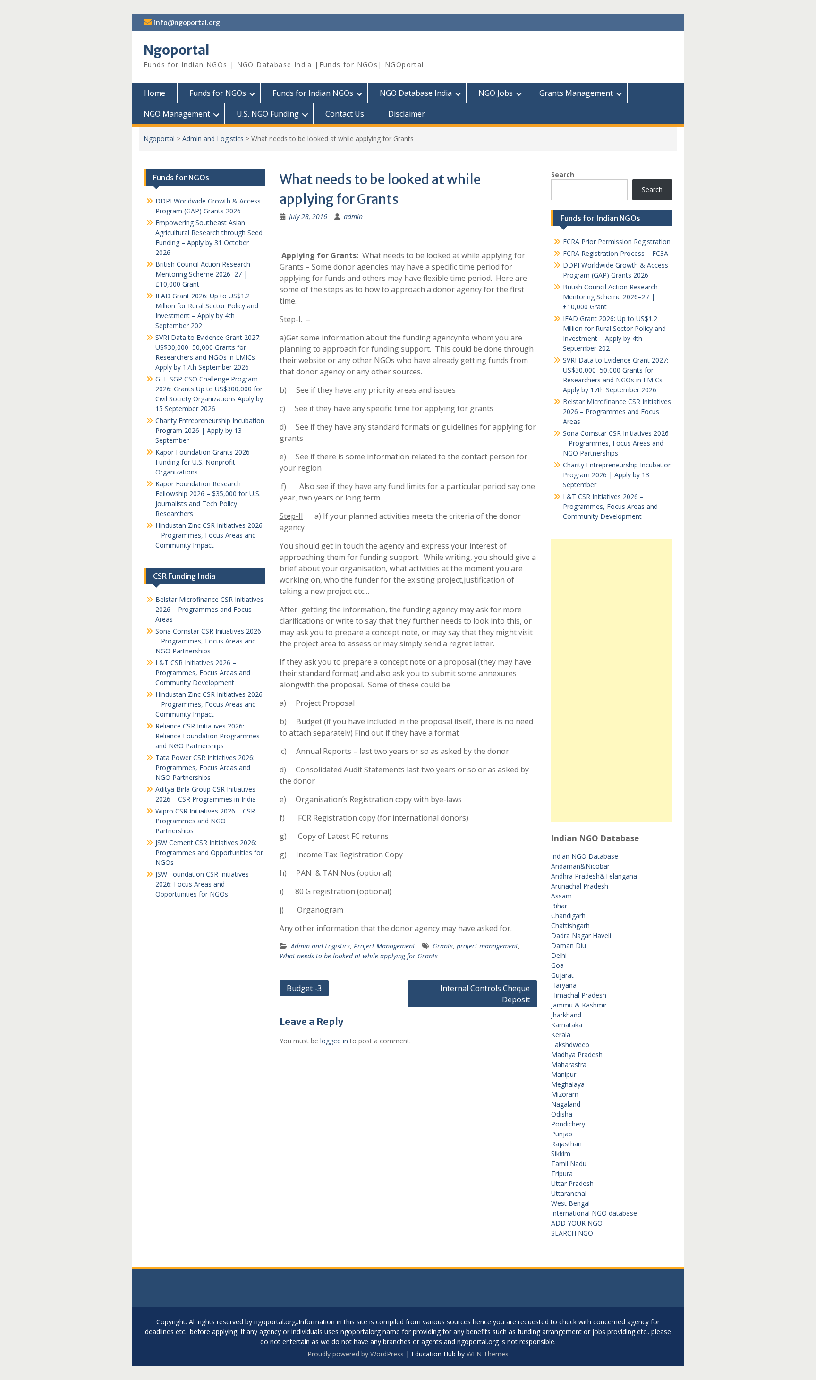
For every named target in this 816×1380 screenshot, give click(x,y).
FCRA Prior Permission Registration (617, 241)
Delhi (559, 955)
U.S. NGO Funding (268, 114)
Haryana (564, 985)
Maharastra (568, 1064)
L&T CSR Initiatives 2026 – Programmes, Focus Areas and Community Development (610, 506)
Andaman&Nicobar (580, 866)
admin (353, 216)
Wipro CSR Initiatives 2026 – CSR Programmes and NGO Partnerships (205, 820)
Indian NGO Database (584, 856)
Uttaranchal (568, 1193)
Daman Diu (568, 945)
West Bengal (570, 1203)
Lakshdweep (570, 1044)
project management (487, 945)
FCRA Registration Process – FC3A (615, 253)
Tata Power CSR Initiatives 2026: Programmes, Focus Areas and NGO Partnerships (205, 767)
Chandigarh (568, 915)
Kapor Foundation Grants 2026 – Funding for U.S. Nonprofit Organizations (205, 462)
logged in (334, 1040)
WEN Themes (488, 1353)
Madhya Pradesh (577, 1054)
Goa (557, 965)
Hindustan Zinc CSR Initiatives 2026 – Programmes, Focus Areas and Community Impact (209, 535)
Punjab (561, 1133)
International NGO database (594, 1213)
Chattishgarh (570, 925)
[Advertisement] (612, 680)
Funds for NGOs (217, 93)
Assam (561, 895)
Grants (443, 945)
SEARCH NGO (572, 1232)
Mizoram (564, 1094)
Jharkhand (566, 1014)
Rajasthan (566, 1143)
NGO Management (177, 114)
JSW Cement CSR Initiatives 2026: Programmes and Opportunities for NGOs (209, 852)
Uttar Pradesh (572, 1183)
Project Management (384, 945)
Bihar (559, 905)
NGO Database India (416, 93)
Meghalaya (568, 1084)
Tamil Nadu (568, 1163)
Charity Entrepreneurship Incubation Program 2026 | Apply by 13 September (617, 474)
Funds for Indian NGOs (312, 93)
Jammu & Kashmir (579, 1004)
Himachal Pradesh (578, 995)
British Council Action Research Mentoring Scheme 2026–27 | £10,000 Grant (610, 296)
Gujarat (562, 975)
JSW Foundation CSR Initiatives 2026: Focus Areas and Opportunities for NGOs (202, 884)
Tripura (562, 1173)
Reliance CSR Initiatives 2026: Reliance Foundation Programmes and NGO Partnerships (207, 735)
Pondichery (568, 1123)
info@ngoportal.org (187, 22)
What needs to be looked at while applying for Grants (359, 955)
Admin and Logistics (213, 138)
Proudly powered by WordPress (355, 1353)
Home (154, 93)
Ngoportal (177, 50)
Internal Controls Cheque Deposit (485, 994)
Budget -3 (304, 988)
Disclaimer (406, 114)
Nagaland (565, 1104)
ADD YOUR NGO (577, 1223)
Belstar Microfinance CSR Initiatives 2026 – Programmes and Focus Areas (617, 411)
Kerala (560, 1034)
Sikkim (560, 1153)
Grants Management (576, 93)
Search (562, 174)
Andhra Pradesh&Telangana (594, 876)
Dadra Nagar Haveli (581, 935)
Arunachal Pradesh (579, 885)
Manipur (563, 1074)
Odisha (561, 1113)
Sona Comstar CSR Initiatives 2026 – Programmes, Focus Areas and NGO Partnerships (616, 443)
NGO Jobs (495, 93)
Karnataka (566, 1024)
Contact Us (344, 114)
